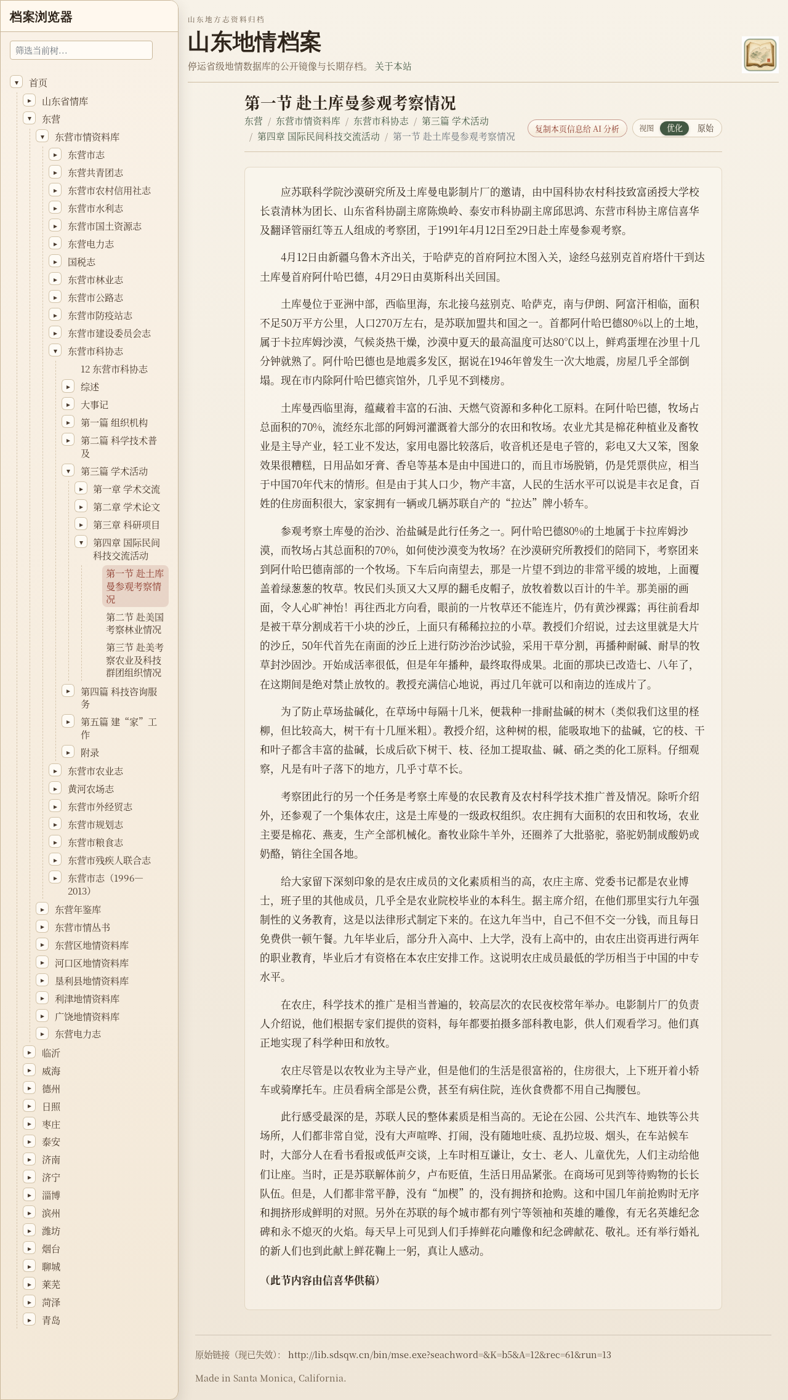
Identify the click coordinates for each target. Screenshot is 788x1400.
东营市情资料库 (308, 120)
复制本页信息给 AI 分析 (577, 128)
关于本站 (393, 65)
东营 (253, 120)
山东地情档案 (255, 41)
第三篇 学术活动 (455, 120)
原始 (706, 128)
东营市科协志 (381, 120)
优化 (675, 128)
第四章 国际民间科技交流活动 (318, 135)
